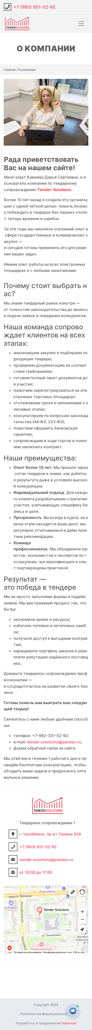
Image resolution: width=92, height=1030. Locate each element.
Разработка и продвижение (46, 1023)
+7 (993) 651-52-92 (34, 7)
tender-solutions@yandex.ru (54, 741)
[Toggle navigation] (81, 23)
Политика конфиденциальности (46, 1014)
